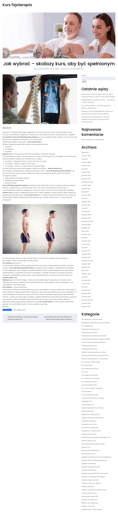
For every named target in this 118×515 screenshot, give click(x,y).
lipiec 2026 (85, 152)
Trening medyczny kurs (89, 493)
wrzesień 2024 (86, 224)
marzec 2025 (86, 205)
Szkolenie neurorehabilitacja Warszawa (95, 473)
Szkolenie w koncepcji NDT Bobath (93, 476)
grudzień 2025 (86, 175)
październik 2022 (87, 300)
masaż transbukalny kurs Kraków (92, 408)
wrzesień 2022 (86, 303)
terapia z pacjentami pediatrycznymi (94, 490)
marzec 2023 (86, 283)
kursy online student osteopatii (92, 388)
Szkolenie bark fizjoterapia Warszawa (94, 460)
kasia (6, 306)
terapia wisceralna (88, 486)
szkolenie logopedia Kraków (91, 467)
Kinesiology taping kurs (89, 345)
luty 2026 (85, 169)
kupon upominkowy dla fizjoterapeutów (95, 355)
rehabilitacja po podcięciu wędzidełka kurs (96, 437)
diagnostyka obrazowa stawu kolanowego (96, 322)
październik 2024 (87, 221)
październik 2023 (87, 260)
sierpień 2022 (86, 306)
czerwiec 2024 (86, 234)
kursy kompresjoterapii (89, 385)
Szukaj (84, 75)
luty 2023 (85, 287)
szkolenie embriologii (89, 463)
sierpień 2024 (86, 228)
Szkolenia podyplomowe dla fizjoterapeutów (96, 457)
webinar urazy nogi (88, 506)
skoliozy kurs (7, 310)
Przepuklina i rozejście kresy (91, 431)
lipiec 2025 (85, 192)
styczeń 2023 (86, 290)
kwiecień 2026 (86, 162)
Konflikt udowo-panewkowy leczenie (94, 352)
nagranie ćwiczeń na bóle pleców (92, 418)
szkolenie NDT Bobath (89, 470)
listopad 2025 (86, 179)
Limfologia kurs (87, 401)
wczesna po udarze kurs (89, 499)
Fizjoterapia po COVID (89, 332)
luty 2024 (85, 247)
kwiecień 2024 (86, 241)
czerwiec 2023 (86, 274)
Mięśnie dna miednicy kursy (91, 414)
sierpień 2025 (86, 188)
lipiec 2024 (85, 231)
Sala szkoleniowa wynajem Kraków (93, 444)
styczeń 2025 (86, 211)
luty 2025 (85, 208)
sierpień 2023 (86, 267)
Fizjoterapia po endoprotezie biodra (94, 336)
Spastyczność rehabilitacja (90, 450)
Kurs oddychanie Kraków (90, 375)
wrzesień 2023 (86, 264)
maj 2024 (85, 238)
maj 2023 (85, 277)
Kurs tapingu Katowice (89, 381)
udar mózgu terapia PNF (90, 496)
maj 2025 (85, 198)
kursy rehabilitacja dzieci (90, 395)
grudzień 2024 (86, 215)
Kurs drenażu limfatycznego (91, 362)
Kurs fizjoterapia (17, 4)
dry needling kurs (87, 326)
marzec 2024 (86, 244)
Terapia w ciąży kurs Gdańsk (91, 483)
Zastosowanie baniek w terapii (92, 509)
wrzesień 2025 (86, 185)
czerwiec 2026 (86, 156)
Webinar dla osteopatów (90, 503)
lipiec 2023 (85, 270)
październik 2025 (87, 182)
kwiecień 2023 (86, 280)
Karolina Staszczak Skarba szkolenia (94, 342)
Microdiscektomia (87, 411)
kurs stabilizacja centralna (90, 378)
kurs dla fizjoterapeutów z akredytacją (95, 359)
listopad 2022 (86, 297)
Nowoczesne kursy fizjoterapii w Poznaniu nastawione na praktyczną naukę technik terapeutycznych (96, 119)
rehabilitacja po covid (89, 434)
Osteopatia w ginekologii (90, 427)
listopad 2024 (86, 218)
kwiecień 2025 (86, 201)
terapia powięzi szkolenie (90, 480)
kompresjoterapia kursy (89, 349)
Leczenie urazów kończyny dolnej (93, 398)
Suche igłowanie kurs (88, 454)
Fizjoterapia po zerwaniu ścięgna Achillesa (96, 339)
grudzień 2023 (86, 254)
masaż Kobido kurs (88, 404)
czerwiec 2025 (86, 195)
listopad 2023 (86, 257)
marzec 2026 (86, 165)
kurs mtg (84, 372)
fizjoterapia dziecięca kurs (90, 329)
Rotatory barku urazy (89, 440)
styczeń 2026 (86, 172)
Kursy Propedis (86, 391)
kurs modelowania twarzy (90, 368)
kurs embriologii (87, 365)
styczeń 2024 (86, 251)
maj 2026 (85, 159)
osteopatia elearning (88, 421)
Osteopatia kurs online (89, 424)
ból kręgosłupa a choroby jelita (92, 319)
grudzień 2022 (86, 293)
